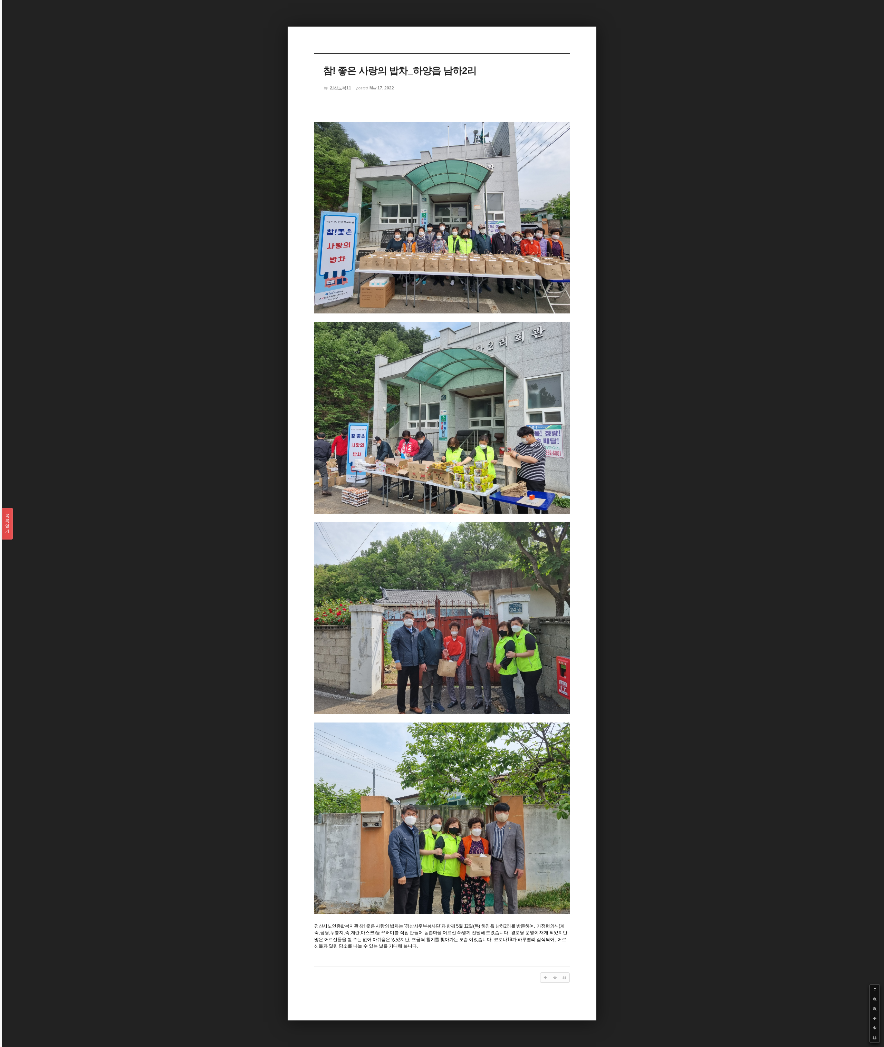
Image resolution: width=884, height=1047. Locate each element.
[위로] (875, 1018)
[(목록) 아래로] (875, 1028)
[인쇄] (875, 1038)
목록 (7, 523)
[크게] (875, 999)
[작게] (875, 1009)
